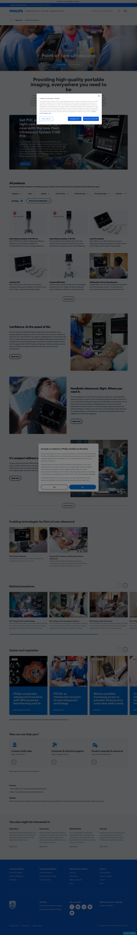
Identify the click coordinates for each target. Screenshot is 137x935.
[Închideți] (99, 96)
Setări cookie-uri (46, 118)
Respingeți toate (74, 118)
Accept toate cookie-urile (91, 118)
